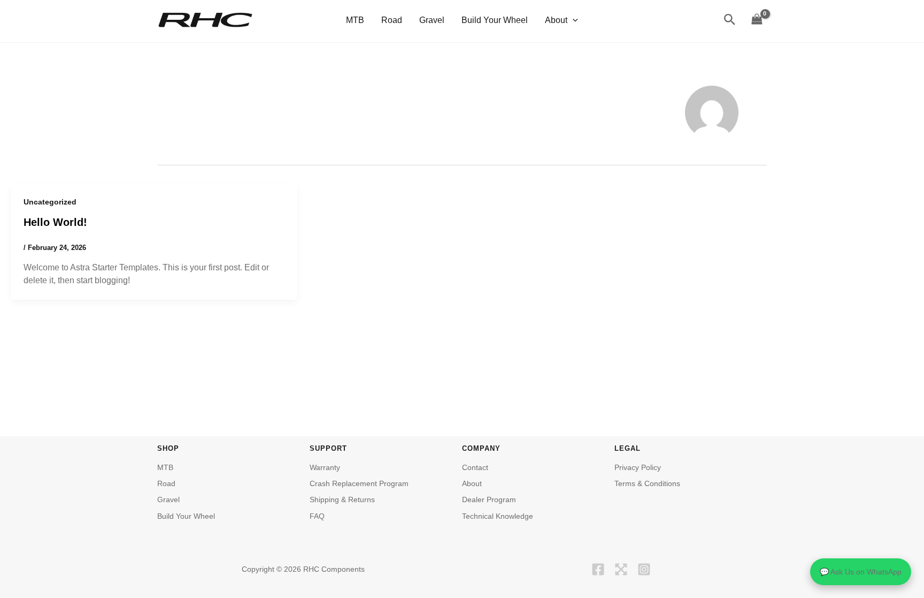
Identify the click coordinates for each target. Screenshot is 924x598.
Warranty (325, 467)
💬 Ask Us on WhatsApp (861, 571)
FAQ (317, 516)
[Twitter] (621, 569)
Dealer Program (489, 499)
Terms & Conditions (647, 483)
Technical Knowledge (497, 516)
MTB (355, 20)
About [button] (556, 20)
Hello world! (55, 222)
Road (391, 20)
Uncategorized (50, 202)
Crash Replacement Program (359, 483)
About (472, 483)
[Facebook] (598, 569)
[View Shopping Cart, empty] (756, 20)
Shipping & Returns (342, 499)
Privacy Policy (637, 467)
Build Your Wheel (494, 20)
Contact (475, 467)
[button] (572, 20)
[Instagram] (644, 569)
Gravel (431, 20)
